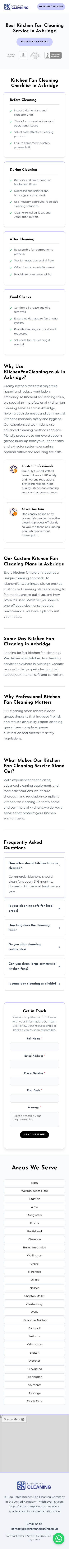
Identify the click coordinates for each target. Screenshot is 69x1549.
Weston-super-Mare (34, 1191)
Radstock (34, 1328)
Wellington (34, 1255)
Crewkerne (34, 1369)
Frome (34, 1223)
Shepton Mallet (34, 1296)
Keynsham (34, 1385)
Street (34, 1279)
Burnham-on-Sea (34, 1247)
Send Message (34, 1135)
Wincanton (34, 1344)
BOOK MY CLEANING (34, 42)
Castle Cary (34, 1401)
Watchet (34, 1360)
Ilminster (35, 1336)
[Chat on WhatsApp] (58, 1538)
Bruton (34, 1352)
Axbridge (35, 1393)
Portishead (34, 1231)
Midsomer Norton (35, 1320)
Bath (34, 1183)
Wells (34, 1312)
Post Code (34, 1090)
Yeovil (35, 1207)
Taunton (34, 1199)
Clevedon (34, 1239)
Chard (34, 1263)
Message (34, 1107)
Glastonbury (34, 1304)
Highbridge (34, 1377)
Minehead (34, 1271)
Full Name (34, 1038)
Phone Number (34, 1073)
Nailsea (34, 1288)
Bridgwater (34, 1215)
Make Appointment (51, 7)
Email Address (34, 1056)
